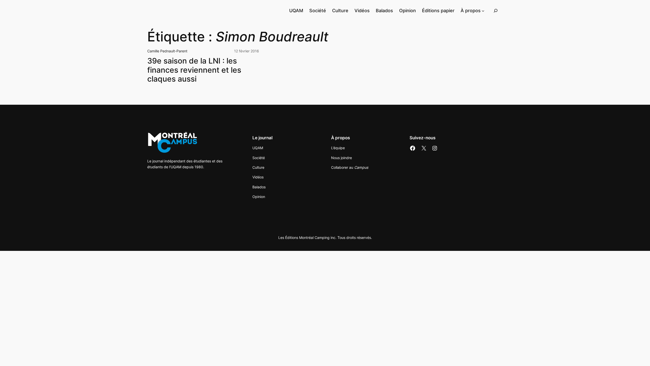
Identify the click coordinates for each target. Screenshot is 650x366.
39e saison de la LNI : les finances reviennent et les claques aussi (194, 69)
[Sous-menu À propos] (483, 10)
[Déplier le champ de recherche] (496, 10)
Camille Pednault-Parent (167, 51)
